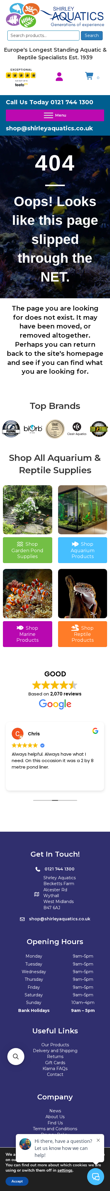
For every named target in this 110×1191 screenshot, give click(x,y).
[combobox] (43, 36)
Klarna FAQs (55, 1068)
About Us (55, 1116)
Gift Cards (55, 1062)
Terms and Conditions (55, 1128)
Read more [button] (23, 781)
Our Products (55, 1044)
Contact (55, 1074)
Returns (55, 1056)
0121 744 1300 (71, 102)
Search (92, 35)
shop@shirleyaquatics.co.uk (49, 128)
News (55, 1110)
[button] (15, 1056)
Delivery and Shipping (55, 1050)
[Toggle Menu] (55, 115)
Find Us (55, 1123)
